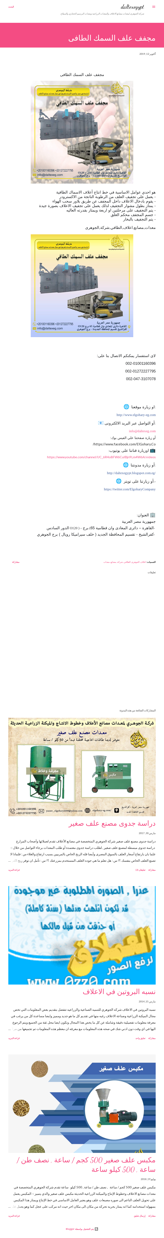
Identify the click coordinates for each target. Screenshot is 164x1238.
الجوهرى (135, 562)
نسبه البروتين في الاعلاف (119, 992)
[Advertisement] (82, 681)
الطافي (127, 562)
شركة (120, 562)
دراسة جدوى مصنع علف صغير (112, 823)
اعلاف (143, 562)
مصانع (113, 562)
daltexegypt (132, 6)
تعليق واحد (140, 1038)
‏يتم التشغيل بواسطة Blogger (80, 1228)
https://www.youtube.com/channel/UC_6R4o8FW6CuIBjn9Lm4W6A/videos (101, 457)
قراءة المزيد (14, 869)
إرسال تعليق (139, 1215)
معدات (106, 562)
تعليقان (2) (140, 869)
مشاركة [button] (16, 562)
